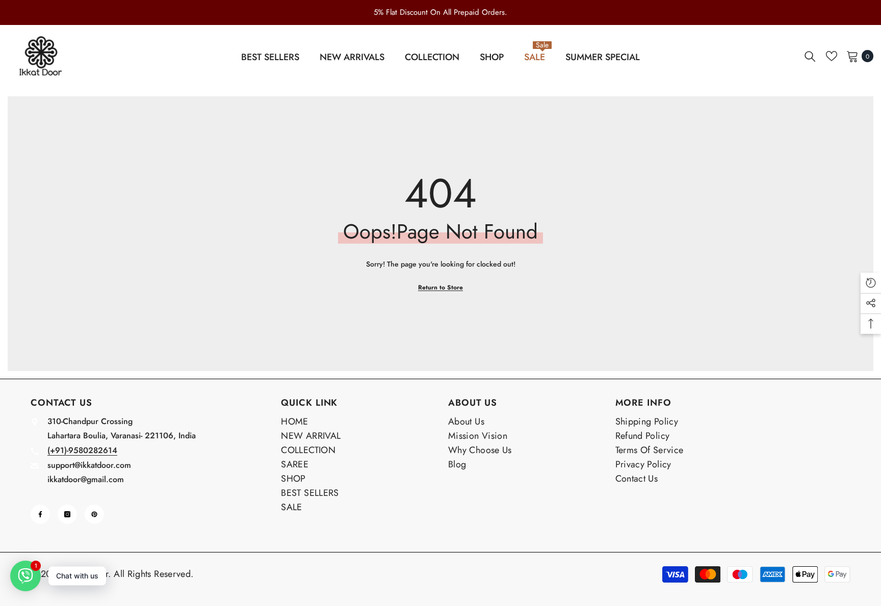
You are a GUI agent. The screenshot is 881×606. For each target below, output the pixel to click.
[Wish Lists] (831, 56)
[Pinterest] (94, 514)
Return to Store (440, 287)
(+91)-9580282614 (82, 450)
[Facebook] (40, 514)
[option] (440, 12)
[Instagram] (67, 514)
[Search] (810, 56)
